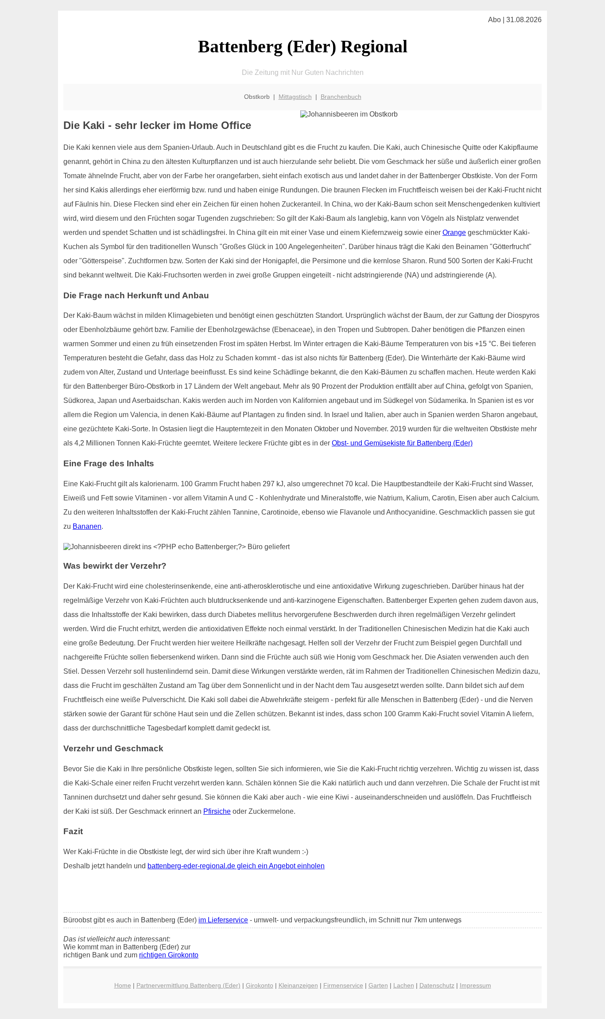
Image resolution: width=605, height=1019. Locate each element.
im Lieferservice (223, 920)
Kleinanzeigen (298, 985)
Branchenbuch (341, 96)
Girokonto (259, 985)
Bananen (87, 526)
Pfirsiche (217, 811)
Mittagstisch (295, 96)
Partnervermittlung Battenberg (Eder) (188, 985)
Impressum (475, 985)
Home (122, 985)
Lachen (403, 985)
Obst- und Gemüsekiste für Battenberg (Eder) (402, 443)
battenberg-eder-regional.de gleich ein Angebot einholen (236, 866)
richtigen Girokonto (168, 955)
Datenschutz (436, 985)
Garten (378, 985)
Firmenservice (343, 985)
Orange (454, 232)
